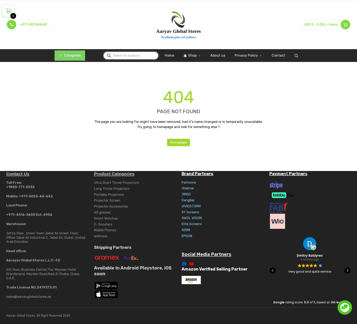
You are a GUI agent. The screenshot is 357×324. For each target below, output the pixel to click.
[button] (347, 270)
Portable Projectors (109, 195)
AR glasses (102, 212)
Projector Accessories (111, 206)
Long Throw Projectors (112, 189)
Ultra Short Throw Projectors (116, 183)
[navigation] (70, 55)
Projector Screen (107, 200)
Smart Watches (106, 218)
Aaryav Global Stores (178, 31)
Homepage (178, 142)
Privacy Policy (246, 55)
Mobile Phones (105, 230)
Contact (278, 55)
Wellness (100, 236)
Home (169, 55)
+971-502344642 (33, 24)
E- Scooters (103, 224)
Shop (192, 55)
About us (217, 55)
